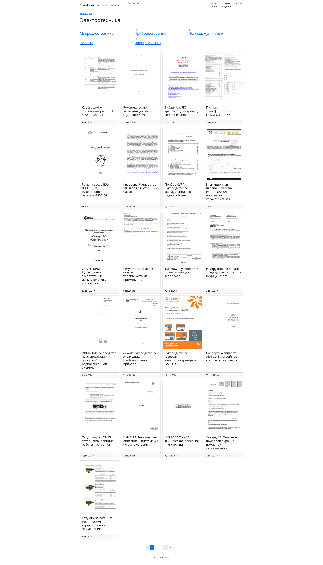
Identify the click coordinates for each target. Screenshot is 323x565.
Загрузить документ (226, 5)
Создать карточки (212, 5)
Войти (239, 3)
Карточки (114, 5)
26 (170, 547)
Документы (102, 5)
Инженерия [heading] (86, 13)
